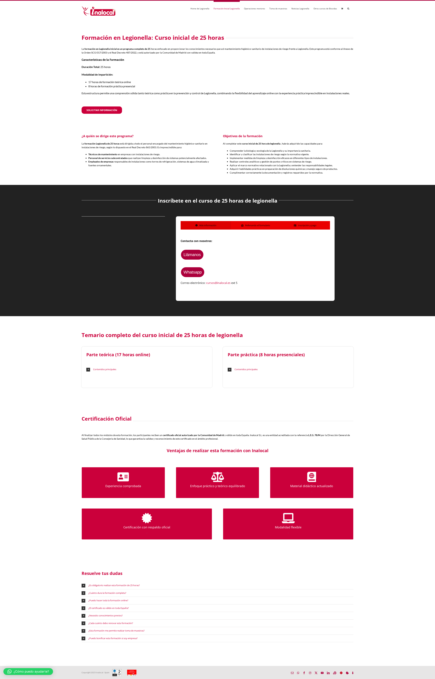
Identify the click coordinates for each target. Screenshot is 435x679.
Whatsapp (193, 272)
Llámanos (192, 254)
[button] (348, 8)
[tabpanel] (255, 262)
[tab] (206, 225)
